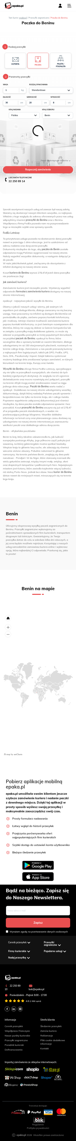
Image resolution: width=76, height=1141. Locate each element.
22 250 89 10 (12, 987)
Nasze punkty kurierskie (17, 1035)
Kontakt (44, 1048)
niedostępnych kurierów (55, 160)
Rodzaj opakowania (38, 85)
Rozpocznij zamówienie (38, 169)
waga (5, 85)
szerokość (32, 97)
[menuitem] (36, 692)
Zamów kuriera (48, 1030)
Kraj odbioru (48, 110)
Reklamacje (46, 1035)
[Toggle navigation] (69, 6)
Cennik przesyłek (14, 1026)
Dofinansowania (13, 1049)
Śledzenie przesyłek (51, 1026)
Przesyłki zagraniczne (16, 1040)
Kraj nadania (15, 110)
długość (7, 97)
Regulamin (38, 1124)
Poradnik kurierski (14, 1044)
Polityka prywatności (38, 1128)
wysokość (55, 97)
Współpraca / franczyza (17, 1030)
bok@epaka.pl (36, 989)
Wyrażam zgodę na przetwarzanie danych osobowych (39, 931)
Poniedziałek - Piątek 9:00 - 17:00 (28, 995)
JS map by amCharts (13, 754)
